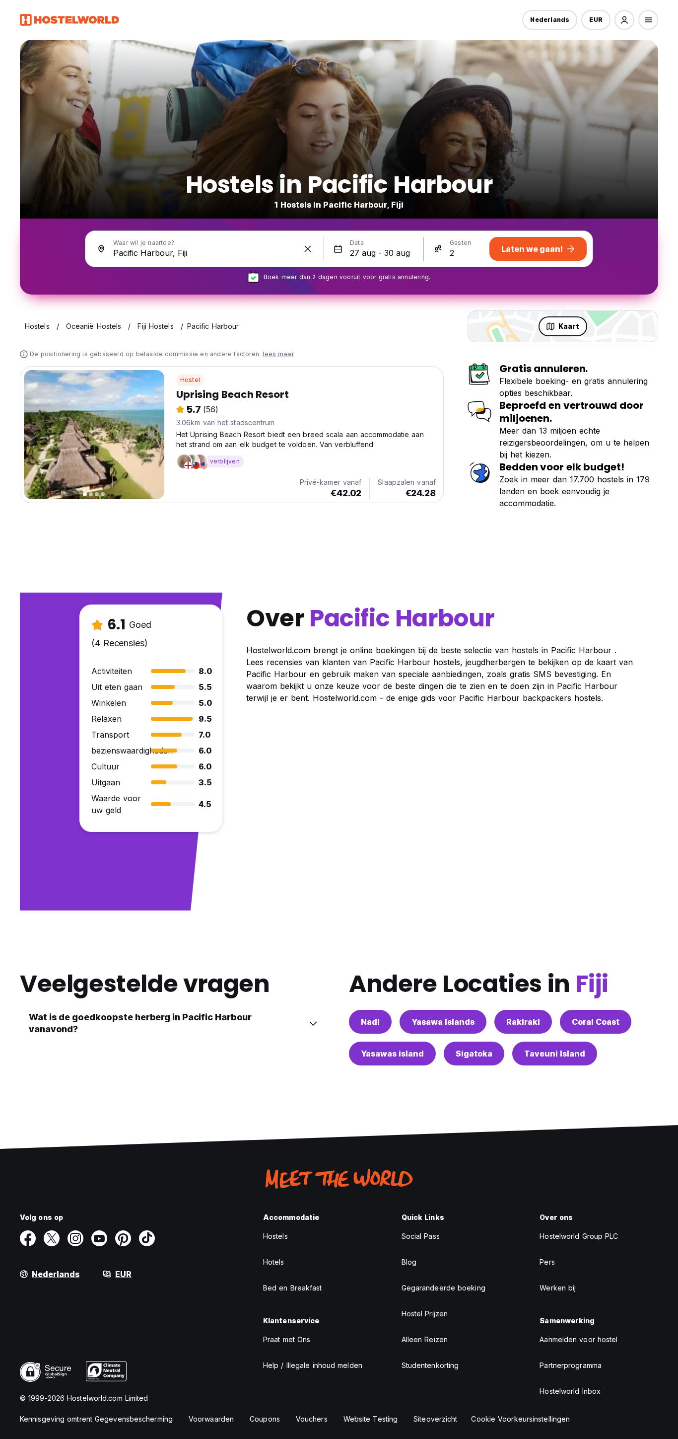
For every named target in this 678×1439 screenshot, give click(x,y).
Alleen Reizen (425, 1339)
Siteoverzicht (435, 1419)
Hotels (273, 1262)
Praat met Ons (286, 1339)
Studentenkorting (430, 1365)
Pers (547, 1262)
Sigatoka (474, 1054)
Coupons (265, 1419)
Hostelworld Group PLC (579, 1236)
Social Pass (421, 1236)
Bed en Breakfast (292, 1288)
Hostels (275, 1236)
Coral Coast (595, 1022)
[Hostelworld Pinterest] (123, 1238)
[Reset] (308, 249)
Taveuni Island (554, 1054)
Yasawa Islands (443, 1022)
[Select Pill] (624, 20)
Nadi (370, 1022)
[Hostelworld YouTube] (99, 1238)
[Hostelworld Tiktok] (147, 1238)
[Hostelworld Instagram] (75, 1238)
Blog (409, 1262)
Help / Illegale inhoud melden (312, 1365)
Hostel (190, 379)
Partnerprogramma (571, 1365)
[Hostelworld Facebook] (28, 1238)
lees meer (278, 354)
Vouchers (312, 1419)
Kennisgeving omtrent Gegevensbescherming (96, 1419)
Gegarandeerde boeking (443, 1288)
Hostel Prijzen (425, 1313)
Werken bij (558, 1288)
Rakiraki (523, 1022)
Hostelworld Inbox (570, 1391)
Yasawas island (392, 1054)
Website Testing (370, 1419)
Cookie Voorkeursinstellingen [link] (520, 1419)
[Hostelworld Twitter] (52, 1238)
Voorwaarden (211, 1419)
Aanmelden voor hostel (578, 1339)
